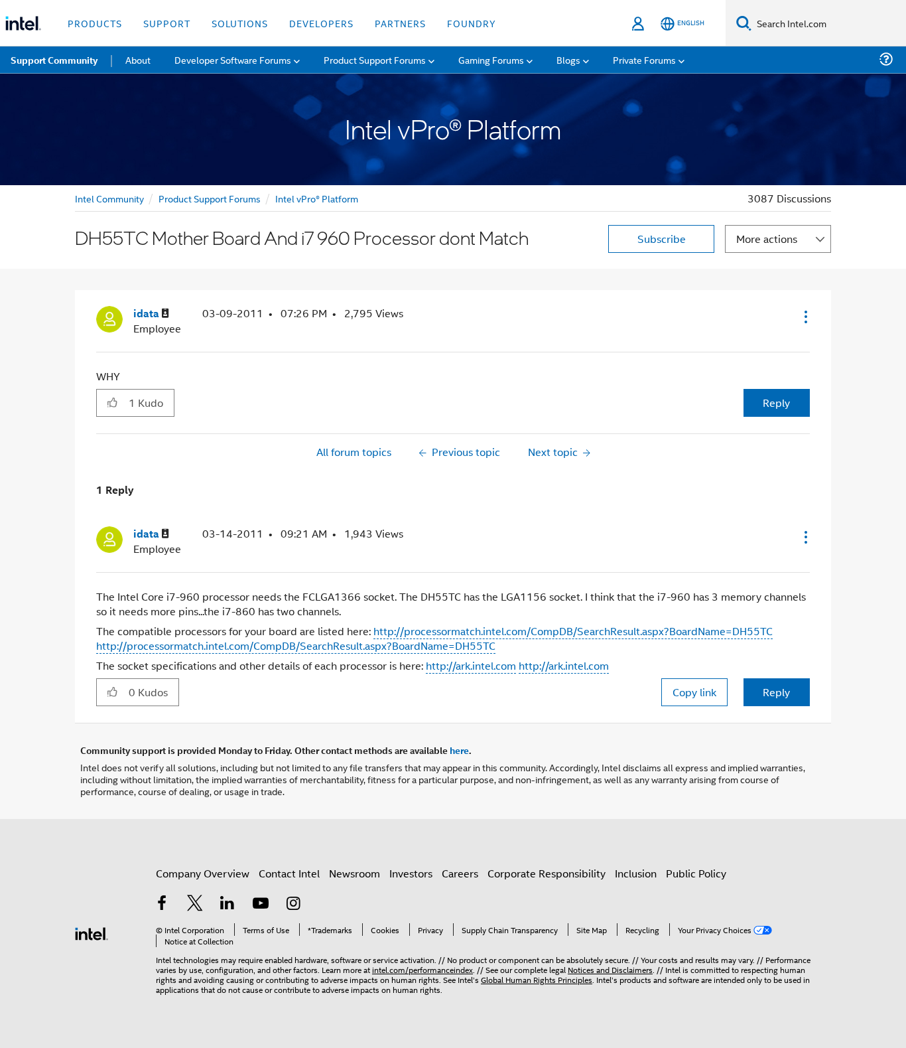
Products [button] (95, 23)
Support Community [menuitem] (54, 59)
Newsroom (354, 873)
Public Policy (696, 873)
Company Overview (202, 873)
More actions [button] (766, 238)
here (459, 750)
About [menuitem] (138, 59)
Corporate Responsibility (546, 873)
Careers (460, 873)
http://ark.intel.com (471, 665)
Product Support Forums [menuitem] (375, 59)
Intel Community (109, 198)
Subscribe (661, 238)
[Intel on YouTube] (260, 904)
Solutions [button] (240, 23)
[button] (804, 316)
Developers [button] (321, 23)
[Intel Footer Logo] (91, 932)
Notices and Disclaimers (610, 969)
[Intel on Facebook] (162, 904)
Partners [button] (400, 23)
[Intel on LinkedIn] (227, 904)
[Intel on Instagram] (293, 904)
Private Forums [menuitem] (644, 59)
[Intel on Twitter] (195, 904)
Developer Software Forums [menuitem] (232, 59)
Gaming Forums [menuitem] (491, 59)
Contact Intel (289, 873)
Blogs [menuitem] (568, 59)
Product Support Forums (210, 198)
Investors (410, 873)
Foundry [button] (471, 23)
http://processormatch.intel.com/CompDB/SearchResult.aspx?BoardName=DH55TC (573, 630)
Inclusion (636, 873)
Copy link (694, 692)
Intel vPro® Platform (316, 198)
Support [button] (166, 23)
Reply (776, 402)
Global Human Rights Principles (536, 979)
